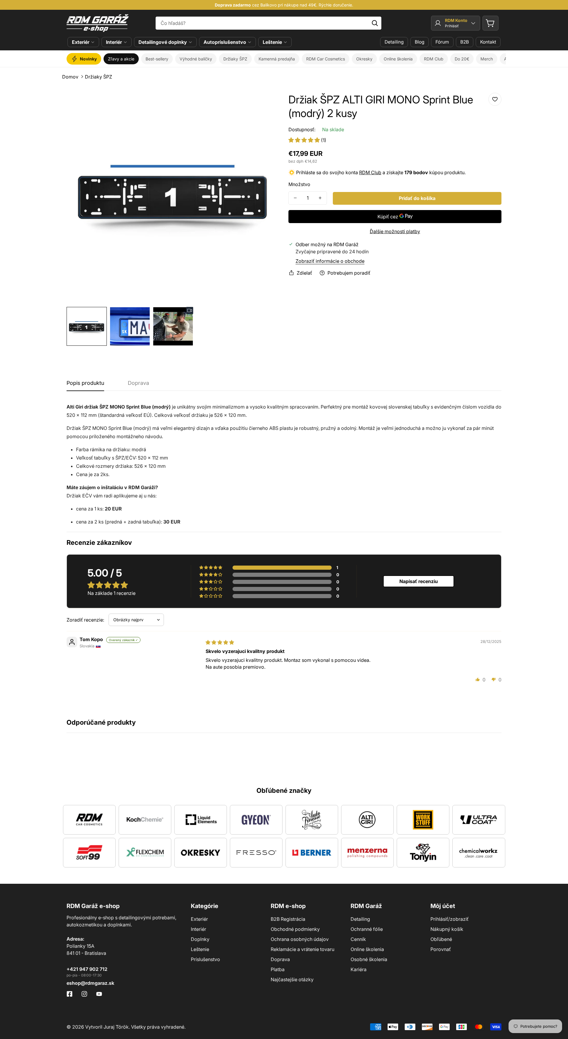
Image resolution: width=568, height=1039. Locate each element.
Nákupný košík (446, 929)
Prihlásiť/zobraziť (449, 919)
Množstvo (299, 184)
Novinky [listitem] (88, 58)
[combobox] (269, 23)
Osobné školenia (369, 959)
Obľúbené (441, 939)
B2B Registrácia (288, 919)
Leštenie (272, 42)
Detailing (394, 42)
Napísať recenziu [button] (418, 581)
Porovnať (440, 949)
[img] (220, 642)
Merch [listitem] (486, 58)
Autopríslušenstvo (225, 42)
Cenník (358, 939)
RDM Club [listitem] (433, 58)
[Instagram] (84, 994)
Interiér (114, 42)
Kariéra (359, 969)
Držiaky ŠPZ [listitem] (235, 58)
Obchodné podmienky (295, 929)
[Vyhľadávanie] (374, 23)
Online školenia (367, 949)
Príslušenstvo (205, 959)
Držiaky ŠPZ (98, 77)
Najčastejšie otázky (292, 979)
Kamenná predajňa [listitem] (277, 58)
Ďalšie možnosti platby (395, 231)
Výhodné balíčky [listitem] (196, 58)
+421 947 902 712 (87, 969)
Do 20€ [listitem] (462, 58)
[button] (490, 23)
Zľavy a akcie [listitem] (121, 58)
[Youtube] (99, 994)
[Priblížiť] (267, 101)
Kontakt (488, 42)
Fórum (442, 42)
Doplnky (200, 939)
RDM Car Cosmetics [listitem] (325, 58)
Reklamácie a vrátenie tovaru (302, 949)
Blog (419, 42)
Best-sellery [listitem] (157, 58)
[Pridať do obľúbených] (494, 99)
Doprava (280, 959)
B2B (464, 42)
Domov (70, 77)
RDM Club (370, 172)
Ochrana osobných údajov (300, 939)
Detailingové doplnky (162, 42)
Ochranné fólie (367, 929)
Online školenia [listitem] (398, 58)
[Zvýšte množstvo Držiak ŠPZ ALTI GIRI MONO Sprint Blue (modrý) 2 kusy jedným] (320, 198)
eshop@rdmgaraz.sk (90, 983)
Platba (278, 969)
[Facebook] (69, 994)
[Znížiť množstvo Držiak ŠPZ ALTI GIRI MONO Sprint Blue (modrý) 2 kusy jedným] (295, 198)
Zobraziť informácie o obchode (330, 261)
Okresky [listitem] (364, 58)
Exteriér (80, 42)
